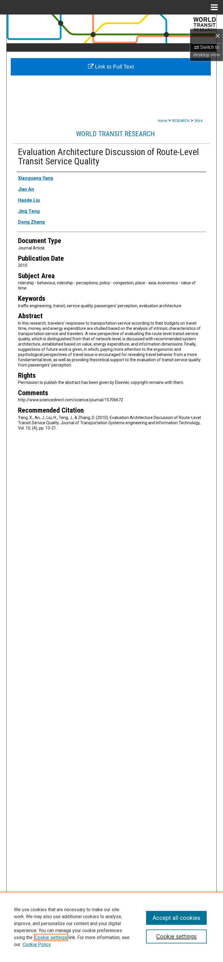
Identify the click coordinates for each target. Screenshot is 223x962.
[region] (111, 927)
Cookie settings (51, 937)
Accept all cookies (176, 917)
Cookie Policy (37, 944)
